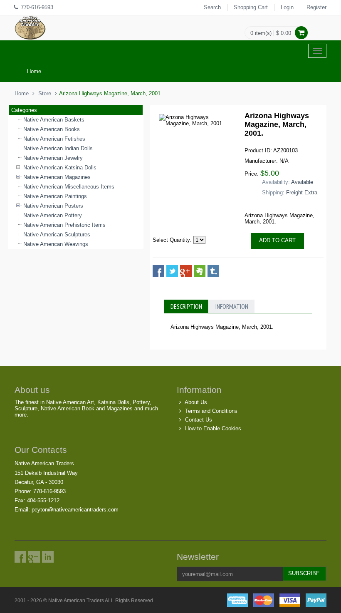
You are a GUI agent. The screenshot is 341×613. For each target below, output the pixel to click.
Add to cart (277, 240)
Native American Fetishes (54, 139)
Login (287, 7)
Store (44, 93)
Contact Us (198, 420)
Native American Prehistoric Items (64, 225)
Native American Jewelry (53, 158)
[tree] (76, 182)
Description (186, 306)
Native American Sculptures (56, 234)
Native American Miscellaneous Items (68, 187)
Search (212, 7)
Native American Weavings (55, 244)
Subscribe (304, 573)
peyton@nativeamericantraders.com (75, 509)
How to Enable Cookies (213, 428)
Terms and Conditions (211, 411)
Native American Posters (53, 206)
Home (34, 71)
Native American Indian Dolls (58, 148)
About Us (196, 402)
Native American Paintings (55, 196)
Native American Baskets (53, 120)
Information (231, 306)
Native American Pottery (52, 215)
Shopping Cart (251, 7)
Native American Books (51, 129)
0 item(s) (261, 33)
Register (316, 7)
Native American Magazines (57, 177)
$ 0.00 (283, 33)
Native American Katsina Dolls (59, 167)
